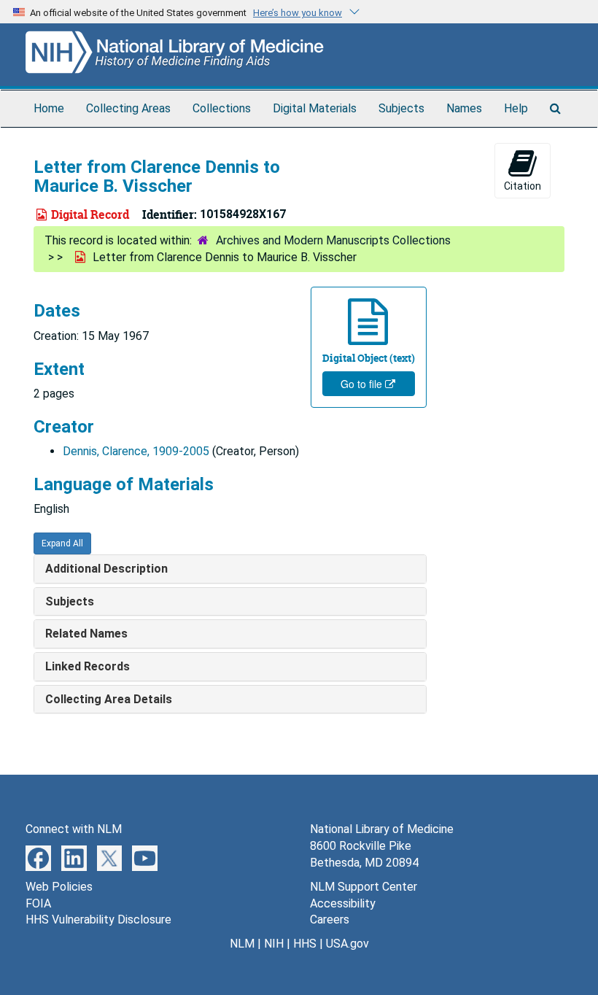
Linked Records (87, 666)
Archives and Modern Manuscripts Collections (333, 240)
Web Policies (59, 887)
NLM (242, 944)
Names (464, 108)
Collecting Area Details (108, 699)
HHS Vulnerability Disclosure (98, 919)
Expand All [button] (62, 543)
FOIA (38, 903)
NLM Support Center (363, 887)
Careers (329, 919)
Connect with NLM (74, 829)
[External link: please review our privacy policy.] (38, 857)
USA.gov (347, 944)
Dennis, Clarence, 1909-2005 (136, 451)
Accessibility (343, 903)
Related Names (86, 633)
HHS (305, 944)
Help (516, 108)
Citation (522, 186)
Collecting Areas (128, 108)
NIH (274, 944)
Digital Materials (315, 108)
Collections (222, 108)
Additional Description (106, 569)
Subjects (401, 108)
